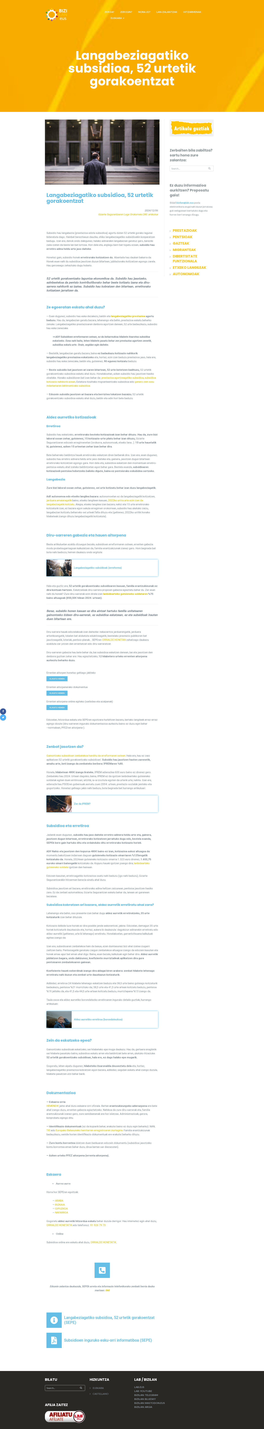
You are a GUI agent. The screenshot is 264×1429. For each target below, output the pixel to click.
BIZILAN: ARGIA (143, 1406)
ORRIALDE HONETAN (114, 639)
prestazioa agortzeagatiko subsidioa (122, 377)
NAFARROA (61, 1212)
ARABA (59, 1200)
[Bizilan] (56, 14)
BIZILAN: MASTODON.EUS (149, 1402)
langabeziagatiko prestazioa (127, 316)
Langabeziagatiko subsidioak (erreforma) (98, 567)
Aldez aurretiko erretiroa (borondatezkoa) (98, 1019)
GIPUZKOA (61, 1208)
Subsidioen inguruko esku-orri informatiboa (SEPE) (108, 1340)
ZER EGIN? (126, 11)
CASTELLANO (100, 1393)
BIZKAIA (60, 1204)
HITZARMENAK (192, 11)
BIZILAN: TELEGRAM (146, 1394)
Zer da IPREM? (82, 803)
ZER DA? (109, 11)
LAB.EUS (139, 1387)
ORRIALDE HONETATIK (59, 1225)
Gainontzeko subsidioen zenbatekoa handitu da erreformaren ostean (85, 755)
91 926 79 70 (98, 1225)
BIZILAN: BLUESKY (145, 1398)
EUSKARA (116, 18)
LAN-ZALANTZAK (166, 11)
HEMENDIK (52, 1105)
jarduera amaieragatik (59, 500)
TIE (48, 1130)
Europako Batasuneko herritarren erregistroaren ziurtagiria (89, 1130)
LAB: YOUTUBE (143, 1391)
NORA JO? (144, 11)
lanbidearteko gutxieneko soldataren (125, 593)
